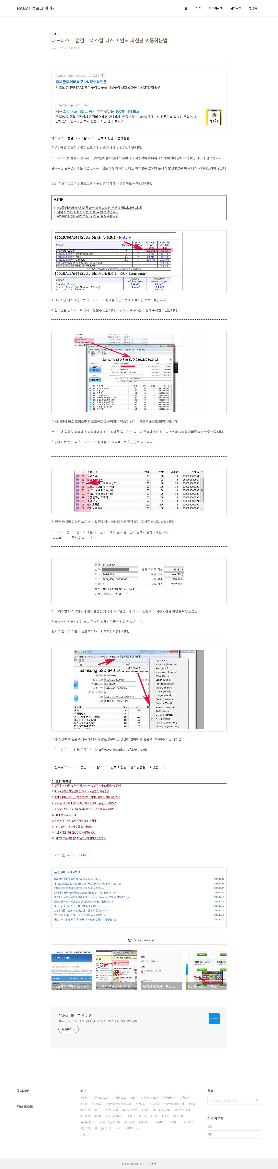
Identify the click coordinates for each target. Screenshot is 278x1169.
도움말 (155, 1104)
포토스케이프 (185, 1110)
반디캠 (179, 1116)
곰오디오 (146, 1122)
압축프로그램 (101, 1098)
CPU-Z (189, 1122)
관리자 (152, 1163)
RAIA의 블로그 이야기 (36, 8)
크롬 (155, 1116)
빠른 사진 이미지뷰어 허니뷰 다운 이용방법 (75, 879)
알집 (192, 1104)
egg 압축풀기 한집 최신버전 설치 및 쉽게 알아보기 (79, 910)
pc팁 (57, 872)
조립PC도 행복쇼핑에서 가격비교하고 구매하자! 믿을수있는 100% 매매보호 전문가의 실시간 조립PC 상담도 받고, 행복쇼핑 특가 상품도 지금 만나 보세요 (127, 118)
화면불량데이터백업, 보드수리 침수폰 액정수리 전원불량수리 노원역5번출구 (108, 87)
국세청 (86, 1110)
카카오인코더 (163, 1110)
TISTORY (140, 1163)
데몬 (84, 1098)
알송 (166, 1116)
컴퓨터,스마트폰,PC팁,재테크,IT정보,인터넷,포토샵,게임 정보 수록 (98, 1021)
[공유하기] (63, 855)
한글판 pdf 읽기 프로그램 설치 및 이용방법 (75, 906)
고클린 (86, 1116)
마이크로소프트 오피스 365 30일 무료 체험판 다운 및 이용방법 (85, 883)
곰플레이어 (88, 1122)
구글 (84, 1104)
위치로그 (235, 8)
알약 (143, 1116)
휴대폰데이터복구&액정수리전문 (81, 81)
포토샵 (97, 1104)
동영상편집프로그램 (119, 1104)
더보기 (83, 1134)
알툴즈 (175, 1122)
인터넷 (86, 1128)
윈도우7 (186, 1098)
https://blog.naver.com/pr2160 (77, 75)
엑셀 (98, 1116)
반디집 (141, 1104)
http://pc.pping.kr (68, 105)
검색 (257, 1101)
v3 (118, 1128)
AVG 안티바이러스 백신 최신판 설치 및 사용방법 (78, 915)
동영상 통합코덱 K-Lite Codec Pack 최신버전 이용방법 (82, 901)
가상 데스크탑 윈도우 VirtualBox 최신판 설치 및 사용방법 (83, 919)
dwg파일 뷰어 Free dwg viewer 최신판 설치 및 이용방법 (83, 892)
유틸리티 (112, 1110)
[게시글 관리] (68, 855)
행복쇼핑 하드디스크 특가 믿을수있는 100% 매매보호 (98, 111)
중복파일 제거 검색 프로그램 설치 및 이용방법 (77, 888)
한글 (98, 1110)
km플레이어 (103, 1128)
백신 (132, 1116)
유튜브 (161, 1122)
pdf (134, 1098)
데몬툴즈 (120, 1098)
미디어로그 (215, 8)
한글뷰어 (170, 1098)
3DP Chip (132, 1128)
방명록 (253, 8)
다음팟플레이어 (110, 1122)
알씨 (146, 1110)
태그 (198, 8)
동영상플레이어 (174, 1104)
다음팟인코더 (151, 1098)
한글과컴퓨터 (115, 1116)
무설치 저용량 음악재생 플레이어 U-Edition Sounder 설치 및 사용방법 (90, 897)
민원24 (130, 1122)
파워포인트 (130, 1110)
